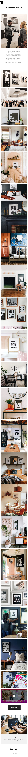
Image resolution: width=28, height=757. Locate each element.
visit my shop (10, 63)
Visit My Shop (14, 707)
